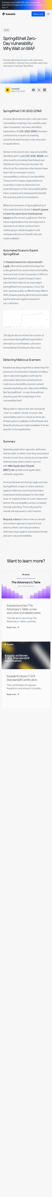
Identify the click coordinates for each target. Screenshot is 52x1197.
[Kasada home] (9, 13)
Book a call (38, 14)
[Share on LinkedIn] (44, 90)
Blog (6, 30)
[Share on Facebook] (33, 90)
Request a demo (12, 519)
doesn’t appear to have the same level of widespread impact (25, 213)
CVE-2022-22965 (28, 131)
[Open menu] (48, 14)
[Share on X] (39, 90)
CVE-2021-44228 (34, 155)
